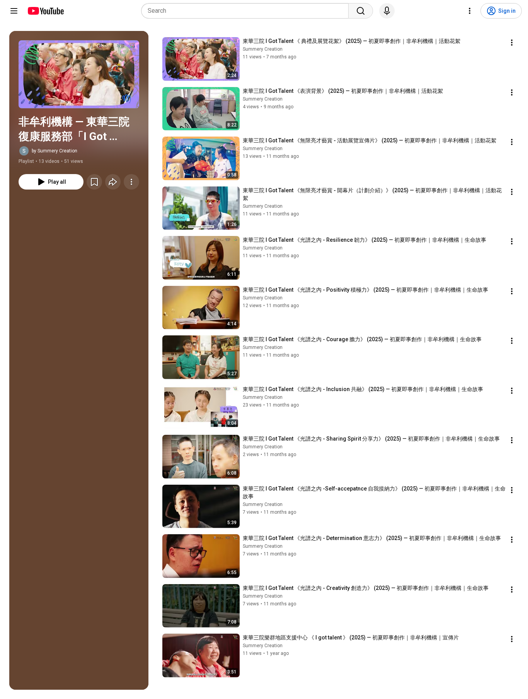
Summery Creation (263, 49)
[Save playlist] (94, 182)
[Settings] (469, 10)
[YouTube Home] (45, 11)
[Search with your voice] (387, 11)
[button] (79, 74)
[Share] (113, 182)
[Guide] (14, 10)
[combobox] (247, 10)
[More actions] (131, 182)
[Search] (360, 11)
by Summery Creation (54, 151)
